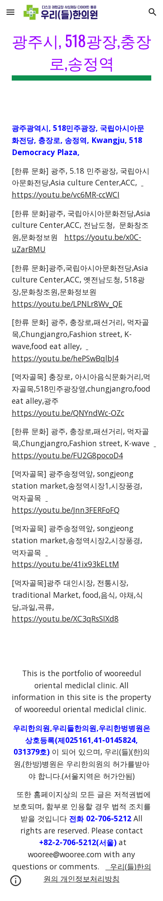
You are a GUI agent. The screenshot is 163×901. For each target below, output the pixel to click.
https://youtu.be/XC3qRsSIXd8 (65, 618)
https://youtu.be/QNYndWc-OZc (68, 413)
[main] (81, 54)
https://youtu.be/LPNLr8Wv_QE (67, 303)
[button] (10, 12)
